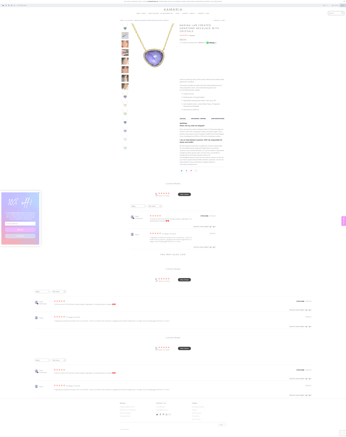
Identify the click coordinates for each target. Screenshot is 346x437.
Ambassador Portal (125, 416)
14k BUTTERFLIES (166, 13)
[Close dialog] (39, 193)
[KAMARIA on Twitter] (3, 5)
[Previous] (131, 47)
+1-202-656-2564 (21, 5)
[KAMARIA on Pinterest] (8, 5)
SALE (207, 13)
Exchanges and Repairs (198, 407)
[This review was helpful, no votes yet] (210, 227)
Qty (181, 66)
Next (223, 20)
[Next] (176, 47)
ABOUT (192, 13)
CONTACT (201, 13)
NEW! (138, 13)
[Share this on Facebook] (186, 171)
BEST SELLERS (154, 13)
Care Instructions (196, 413)
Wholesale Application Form (127, 407)
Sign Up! (20, 229)
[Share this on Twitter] (182, 171)
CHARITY (185, 13)
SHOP (144, 13)
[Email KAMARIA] (14, 5)
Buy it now (213, 75)
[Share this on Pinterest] (191, 171)
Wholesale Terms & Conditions (128, 410)
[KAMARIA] (173, 9)
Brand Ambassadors (125, 413)
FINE (177, 13)
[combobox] (138, 206)
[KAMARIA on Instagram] (11, 5)
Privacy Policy (195, 416)
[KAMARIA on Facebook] (6, 5)
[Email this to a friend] (196, 171)
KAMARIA (126, 429)
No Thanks (20, 236)
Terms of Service (196, 419)
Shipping (194, 410)
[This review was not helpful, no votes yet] (213, 227)
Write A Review (184, 194)
